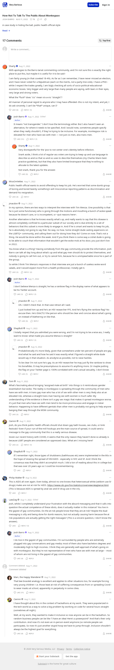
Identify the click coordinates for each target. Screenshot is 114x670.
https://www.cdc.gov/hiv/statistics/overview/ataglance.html (78, 485)
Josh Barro (8, 19)
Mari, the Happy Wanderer (27, 577)
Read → (6, 30)
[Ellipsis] (110, 66)
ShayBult (18, 328)
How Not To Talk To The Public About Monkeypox (31, 15)
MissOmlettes (16, 181)
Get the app (72, 656)
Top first (106, 40)
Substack (42, 663)
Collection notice (82, 648)
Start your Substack (49, 656)
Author (17, 120)
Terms (69, 648)
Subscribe (93, 4)
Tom (11, 381)
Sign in (106, 4)
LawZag (13, 499)
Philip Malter (15, 477)
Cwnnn (12, 421)
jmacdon (13, 203)
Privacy (60, 648)
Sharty (12, 66)
